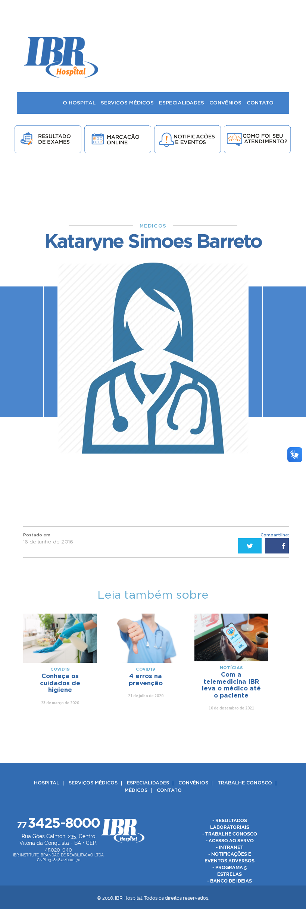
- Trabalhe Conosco (229, 834)
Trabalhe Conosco (245, 783)
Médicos (136, 790)
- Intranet (229, 847)
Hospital (46, 783)
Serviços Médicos (93, 783)
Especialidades (148, 783)
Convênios (193, 783)
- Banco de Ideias (229, 881)
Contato (169, 790)
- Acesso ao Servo (230, 840)
